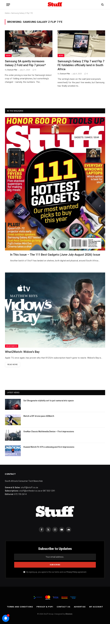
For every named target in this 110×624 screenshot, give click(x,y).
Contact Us (63, 607)
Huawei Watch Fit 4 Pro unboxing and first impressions (48, 447)
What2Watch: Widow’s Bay (22, 352)
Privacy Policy (71, 572)
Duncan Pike (12, 70)
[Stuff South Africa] (55, 4)
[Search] (102, 4)
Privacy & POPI (45, 607)
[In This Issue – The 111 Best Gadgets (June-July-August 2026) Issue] (55, 183)
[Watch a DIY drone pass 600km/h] (13, 419)
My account (96, 607)
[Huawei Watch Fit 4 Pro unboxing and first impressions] (13, 450)
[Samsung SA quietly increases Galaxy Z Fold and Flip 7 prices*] (28, 43)
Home (7, 13)
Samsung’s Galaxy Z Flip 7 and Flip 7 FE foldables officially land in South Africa (81, 65)
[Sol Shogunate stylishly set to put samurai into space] (13, 404)
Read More (12, 365)
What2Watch (11, 346)
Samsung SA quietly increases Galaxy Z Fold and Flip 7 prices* (25, 63)
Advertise (80, 607)
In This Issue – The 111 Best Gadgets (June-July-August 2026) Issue (55, 254)
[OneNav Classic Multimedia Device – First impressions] (13, 435)
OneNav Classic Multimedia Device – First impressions (48, 431)
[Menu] (8, 4)
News (8, 55)
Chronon (68, 614)
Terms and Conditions (20, 607)
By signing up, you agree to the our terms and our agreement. (56, 572)
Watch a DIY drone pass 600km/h (38, 416)
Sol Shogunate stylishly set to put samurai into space (48, 400)
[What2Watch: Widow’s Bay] (55, 309)
